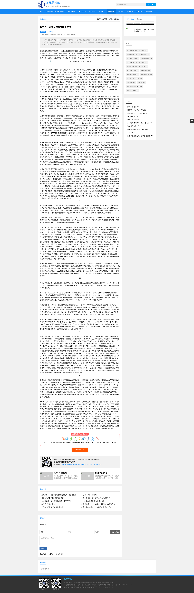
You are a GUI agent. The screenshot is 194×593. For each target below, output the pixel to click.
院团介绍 (92, 11)
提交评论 (43, 548)
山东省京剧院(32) (132, 58)
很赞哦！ (78, 450)
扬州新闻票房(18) (146, 74)
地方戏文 (139, 11)
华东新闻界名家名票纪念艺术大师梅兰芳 (96, 498)
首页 (40, 11)
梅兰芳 (43, 32)
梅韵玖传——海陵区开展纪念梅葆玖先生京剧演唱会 (59, 495)
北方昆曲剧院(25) (146, 58)
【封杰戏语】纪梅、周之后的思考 (53, 498)
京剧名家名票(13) (132, 90)
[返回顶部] (190, 532)
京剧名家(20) (143, 62)
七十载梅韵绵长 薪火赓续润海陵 (94, 501)
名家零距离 (71, 11)
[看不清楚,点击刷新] (115, 532)
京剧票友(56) (143, 50)
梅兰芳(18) (130, 78)
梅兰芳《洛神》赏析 (48, 504)
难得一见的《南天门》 (90, 495)
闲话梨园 (130, 11)
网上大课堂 (82, 11)
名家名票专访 (59, 11)
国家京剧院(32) (144, 54)
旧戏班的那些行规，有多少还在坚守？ (140, 136)
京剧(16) (139, 78)
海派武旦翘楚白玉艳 (134, 126)
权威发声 (49, 11)
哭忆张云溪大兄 (132, 116)
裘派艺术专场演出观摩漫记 (136, 110)
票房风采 (102, 11)
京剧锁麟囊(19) (145, 70)
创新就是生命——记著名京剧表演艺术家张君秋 (99, 504)
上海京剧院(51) (132, 54)
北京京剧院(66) (132, 50)
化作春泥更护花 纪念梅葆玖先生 (52, 507)
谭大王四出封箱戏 (133, 120)
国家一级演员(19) (132, 74)
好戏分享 (121, 11)
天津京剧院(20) (132, 66)
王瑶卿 (49, 32)
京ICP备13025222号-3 (106, 587)
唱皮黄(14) (141, 82)
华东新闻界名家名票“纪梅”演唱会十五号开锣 (56, 501)
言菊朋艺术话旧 (132, 132)
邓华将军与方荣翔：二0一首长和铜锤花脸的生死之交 (145, 123)
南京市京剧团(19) (132, 70)
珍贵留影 (149, 11)
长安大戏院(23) (132, 62)
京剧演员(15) (131, 82)
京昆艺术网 (55, 442)
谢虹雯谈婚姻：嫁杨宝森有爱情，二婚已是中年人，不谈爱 (147, 113)
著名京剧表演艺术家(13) (134, 86)
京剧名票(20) (143, 66)
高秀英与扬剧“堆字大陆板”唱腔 (137, 129)
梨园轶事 (111, 11)
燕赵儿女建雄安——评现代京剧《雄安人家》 (98, 507)
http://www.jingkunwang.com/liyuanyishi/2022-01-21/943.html (82, 464)
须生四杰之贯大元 (133, 107)
